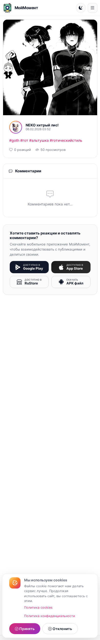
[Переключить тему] (81, 8)
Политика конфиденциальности (49, 616)
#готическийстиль (66, 140)
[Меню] (92, 8)
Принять (26, 628)
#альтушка (39, 140)
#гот (24, 140)
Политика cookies (38, 607)
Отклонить (62, 628)
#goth (14, 140)
